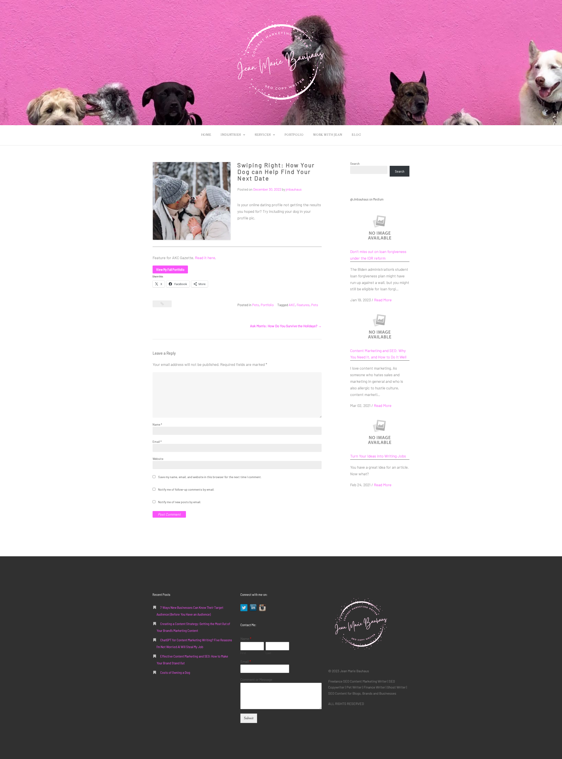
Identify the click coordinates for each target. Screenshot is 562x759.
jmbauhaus (294, 189)
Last (268, 653)
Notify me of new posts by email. (179, 502)
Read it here (205, 257)
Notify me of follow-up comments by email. (186, 489)
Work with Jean (327, 135)
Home (206, 135)
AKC (292, 305)
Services (263, 135)
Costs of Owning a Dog (175, 672)
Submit (249, 718)
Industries (231, 135)
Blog (356, 135)
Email (157, 441)
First (243, 653)
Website (158, 459)
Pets (255, 305)
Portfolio (294, 135)
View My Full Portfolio (170, 269)
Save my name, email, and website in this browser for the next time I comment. (209, 477)
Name (157, 424)
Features (303, 305)
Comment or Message (256, 679)
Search (355, 163)
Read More (383, 299)
